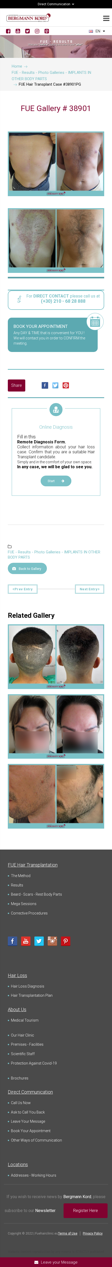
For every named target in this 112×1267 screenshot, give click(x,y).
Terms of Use (67, 1233)
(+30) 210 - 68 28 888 (63, 301)
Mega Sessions (23, 904)
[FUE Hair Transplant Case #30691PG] (56, 633)
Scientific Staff (23, 1054)
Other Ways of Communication (36, 1140)
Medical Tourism (25, 1020)
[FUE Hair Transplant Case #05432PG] (56, 703)
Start (51, 481)
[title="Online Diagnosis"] (56, 415)
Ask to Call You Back (28, 1112)
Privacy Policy (93, 1233)
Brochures (19, 1078)
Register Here (85, 1210)
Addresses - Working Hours (33, 1175)
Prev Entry (24, 589)
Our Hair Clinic (22, 1035)
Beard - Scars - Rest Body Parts (36, 894)
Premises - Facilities (27, 1044)
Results (17, 885)
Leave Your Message (28, 1121)
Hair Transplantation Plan (32, 995)
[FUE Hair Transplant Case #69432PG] (56, 772)
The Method (20, 876)
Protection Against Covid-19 (34, 1063)
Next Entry (89, 589)
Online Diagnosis (56, 427)
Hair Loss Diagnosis (27, 986)
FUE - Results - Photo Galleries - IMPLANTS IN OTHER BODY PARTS (54, 555)
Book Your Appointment (31, 1131)
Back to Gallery (30, 569)
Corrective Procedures (29, 913)
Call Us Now (21, 1103)
